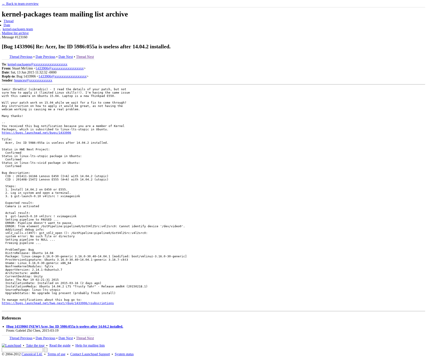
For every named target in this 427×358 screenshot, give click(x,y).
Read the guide (59, 345)
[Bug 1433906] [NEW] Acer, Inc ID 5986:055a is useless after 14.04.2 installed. (64, 326)
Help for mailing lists (90, 345)
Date (7, 25)
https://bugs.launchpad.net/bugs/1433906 (36, 132)
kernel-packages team (18, 29)
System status (124, 354)
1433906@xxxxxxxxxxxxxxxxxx (60, 68)
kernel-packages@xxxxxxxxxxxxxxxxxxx (37, 64)
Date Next (65, 57)
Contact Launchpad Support (90, 354)
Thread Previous (20, 57)
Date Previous (45, 57)
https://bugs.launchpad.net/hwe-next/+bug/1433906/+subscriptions (58, 303)
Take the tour (35, 345)
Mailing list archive (15, 33)
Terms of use (56, 354)
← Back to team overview (20, 4)
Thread (9, 21)
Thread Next (85, 57)
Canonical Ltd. (32, 354)
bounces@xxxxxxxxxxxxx (33, 80)
